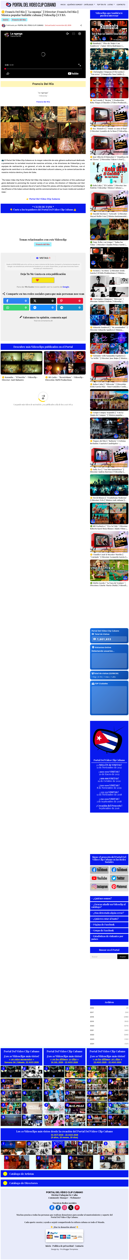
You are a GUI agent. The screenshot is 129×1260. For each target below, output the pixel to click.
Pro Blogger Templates (69, 1249)
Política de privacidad (63, 1246)
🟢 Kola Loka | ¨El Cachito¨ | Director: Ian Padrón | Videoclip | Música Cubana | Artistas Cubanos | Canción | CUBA (108, 186)
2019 (109, 1021)
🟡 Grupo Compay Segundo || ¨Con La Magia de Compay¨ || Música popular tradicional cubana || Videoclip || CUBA (107, 413)
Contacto (121, 5)
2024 (109, 1044)
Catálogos (88, 5)
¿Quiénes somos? (74, 5)
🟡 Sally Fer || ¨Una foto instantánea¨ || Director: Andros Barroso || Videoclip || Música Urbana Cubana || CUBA (107, 470)
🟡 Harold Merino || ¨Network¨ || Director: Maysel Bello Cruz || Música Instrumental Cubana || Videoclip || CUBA (108, 215)
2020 (109, 1026)
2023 (109, 1039)
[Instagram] (64, 1207)
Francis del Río (19, 19)
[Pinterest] (77, 1207)
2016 (109, 1008)
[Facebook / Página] (51, 1207)
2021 (109, 1030)
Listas (110, 5)
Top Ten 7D (101, 5)
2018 (109, 1017)
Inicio (63, 5)
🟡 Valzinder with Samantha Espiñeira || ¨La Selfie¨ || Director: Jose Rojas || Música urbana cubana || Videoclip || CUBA (108, 357)
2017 (109, 1012)
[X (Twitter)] (70, 1207)
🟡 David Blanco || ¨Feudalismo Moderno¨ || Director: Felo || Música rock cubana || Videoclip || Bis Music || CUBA (108, 499)
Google (66, 287)
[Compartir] (81, 25)
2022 (109, 1035)
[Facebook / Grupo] (58, 1207)
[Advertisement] (109, 608)
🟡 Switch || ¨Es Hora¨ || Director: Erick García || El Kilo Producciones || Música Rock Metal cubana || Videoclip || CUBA (107, 271)
